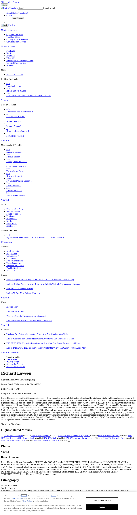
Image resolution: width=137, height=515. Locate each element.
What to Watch (14, 74)
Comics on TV (12, 256)
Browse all (11, 65)
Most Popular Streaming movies (19, 60)
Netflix (9, 53)
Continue (102, 507)
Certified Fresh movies (16, 63)
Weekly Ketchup (13, 268)
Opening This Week (14, 34)
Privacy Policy (16, 498)
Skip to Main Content (10, 2)
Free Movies (11, 359)
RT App (4, 242)
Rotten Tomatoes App (15, 366)
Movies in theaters (8, 30)
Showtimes (14, 352)
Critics (9, 15)
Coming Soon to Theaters (17, 39)
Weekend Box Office (15, 265)
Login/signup (18, 18)
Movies (11, 25)
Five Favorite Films (14, 261)
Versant (24, 496)
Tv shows (5, 100)
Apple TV (10, 56)
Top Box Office (13, 37)
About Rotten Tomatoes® (17, 13)
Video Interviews (13, 263)
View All (5, 140)
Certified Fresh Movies (16, 42)
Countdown (11, 258)
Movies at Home (8, 46)
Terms (53, 496)
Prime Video (11, 58)
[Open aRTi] (4, 4)
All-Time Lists (12, 251)
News (10, 242)
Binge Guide (11, 253)
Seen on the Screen (14, 364)
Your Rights (27, 501)
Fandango (10, 51)
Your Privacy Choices (102, 500)
